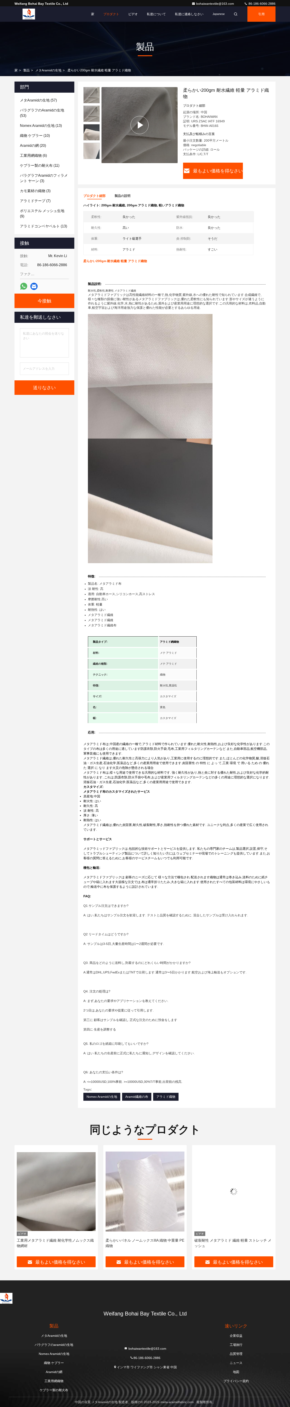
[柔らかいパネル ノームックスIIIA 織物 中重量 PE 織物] (56, 1191)
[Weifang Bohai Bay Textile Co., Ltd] (28, 14)
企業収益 (236, 1335)
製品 (26, 70)
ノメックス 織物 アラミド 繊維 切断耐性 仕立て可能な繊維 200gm (232, 1243)
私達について (156, 14)
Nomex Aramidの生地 (102, 1096)
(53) (42, 113)
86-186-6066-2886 (262, 3)
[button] (22, 1202)
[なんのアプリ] (23, 286)
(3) (44, 178)
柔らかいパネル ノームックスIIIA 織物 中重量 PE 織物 (56, 1243)
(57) (38, 100)
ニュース (236, 1363)
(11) (39, 165)
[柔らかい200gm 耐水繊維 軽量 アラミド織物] (140, 125)
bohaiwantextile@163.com (215, 3)
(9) (42, 213)
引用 (261, 14)
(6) (33, 155)
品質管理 (236, 1354)
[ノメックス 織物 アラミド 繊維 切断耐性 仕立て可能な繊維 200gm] (233, 1191)
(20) (33, 145)
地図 (236, 1372)
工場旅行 (236, 1345)
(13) (41, 126)
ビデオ (133, 14)
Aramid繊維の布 (136, 1096)
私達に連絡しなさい (189, 14)
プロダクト (111, 14)
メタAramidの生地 (48, 70)
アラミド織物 (165, 1096)
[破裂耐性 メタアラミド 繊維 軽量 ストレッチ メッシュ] (145, 1191)
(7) (35, 201)
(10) (35, 136)
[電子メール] (34, 286)
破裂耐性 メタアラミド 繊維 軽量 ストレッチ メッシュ (144, 1243)
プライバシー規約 (236, 1381)
